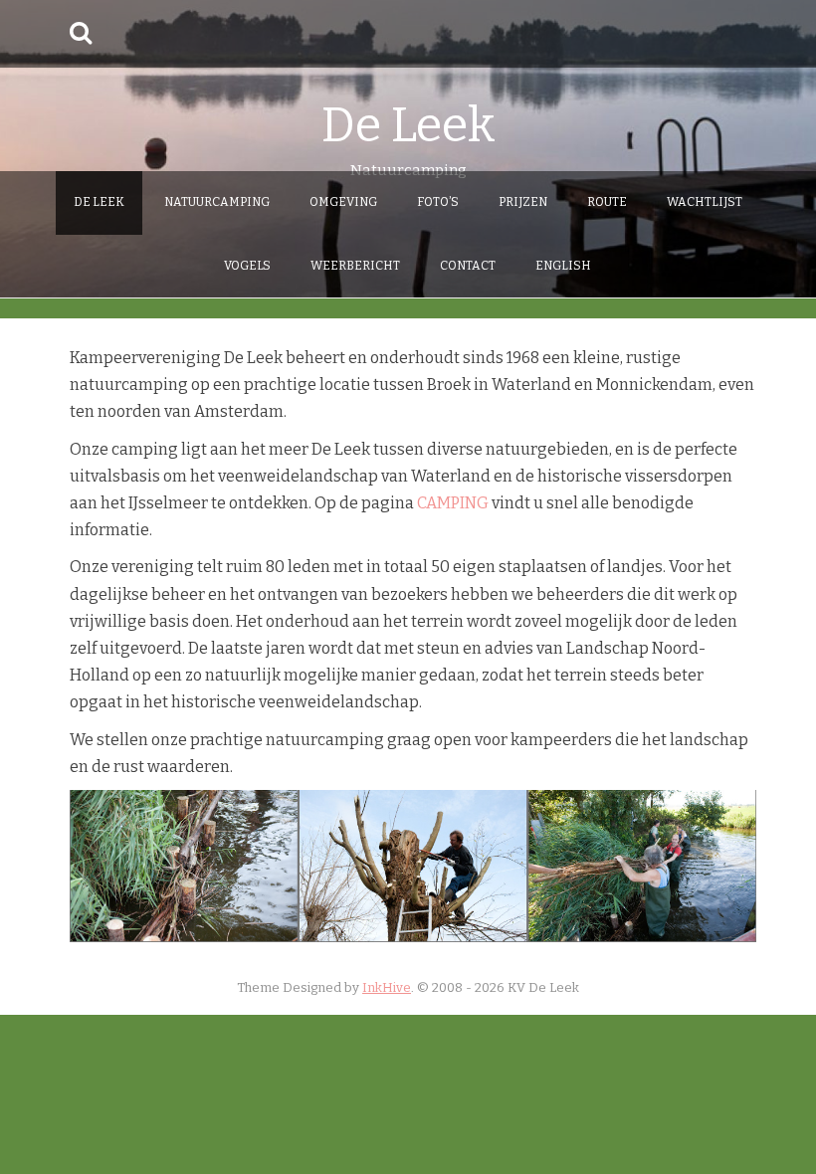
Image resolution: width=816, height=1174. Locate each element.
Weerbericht (355, 266)
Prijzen (523, 202)
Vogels (247, 266)
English (563, 266)
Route (607, 202)
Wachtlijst (704, 202)
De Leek (408, 125)
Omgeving (343, 202)
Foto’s (438, 202)
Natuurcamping (217, 202)
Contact (468, 266)
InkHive (386, 987)
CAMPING (453, 502)
